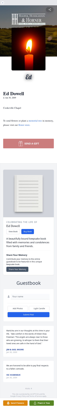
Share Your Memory (17, 269)
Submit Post (28, 314)
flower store (24, 124)
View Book (13, 231)
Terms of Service (36, 396)
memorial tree (35, 120)
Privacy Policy (21, 396)
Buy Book (28, 231)
